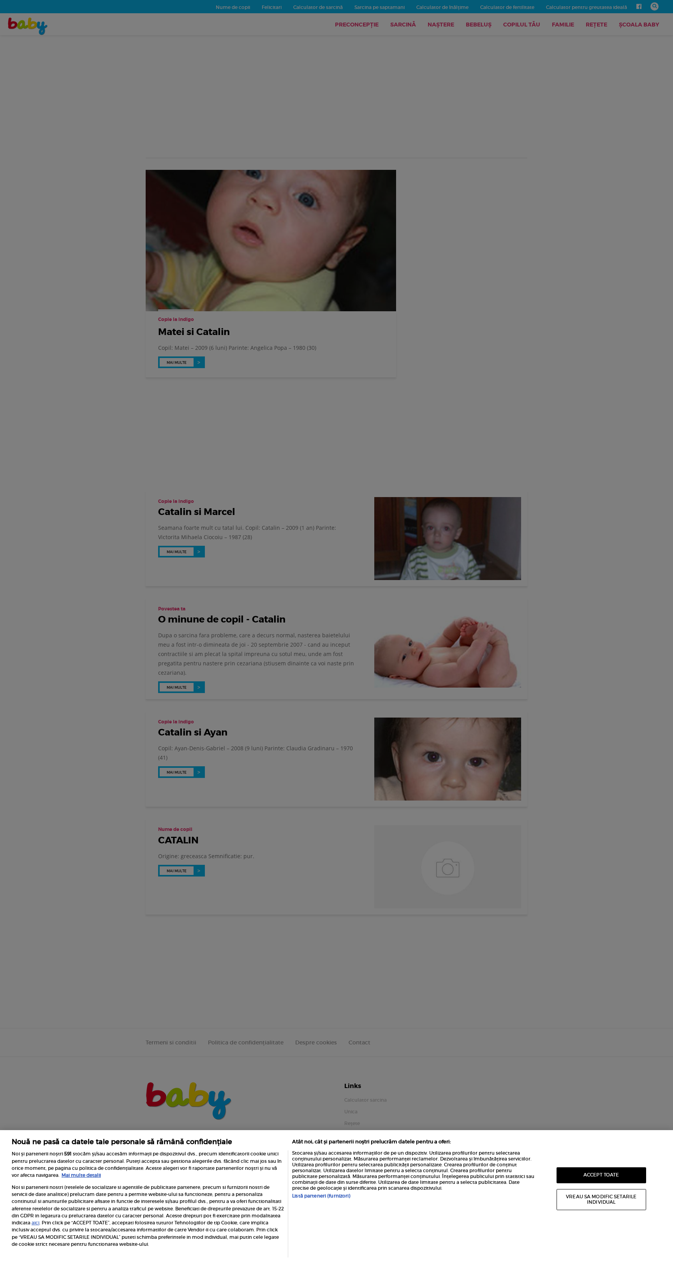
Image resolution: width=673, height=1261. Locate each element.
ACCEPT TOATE (601, 1175)
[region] (336, 1195)
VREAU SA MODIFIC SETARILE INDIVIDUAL (601, 1199)
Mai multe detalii (81, 1175)
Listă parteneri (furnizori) (321, 1196)
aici (35, 1223)
